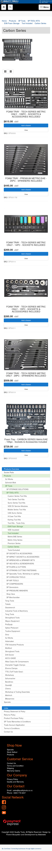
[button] (5, 71)
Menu (45, 8)
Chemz (8, 688)
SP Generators (12, 587)
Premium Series (14, 543)
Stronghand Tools (12, 651)
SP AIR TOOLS (12, 580)
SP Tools (8, 486)
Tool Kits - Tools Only (16, 523)
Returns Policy (9, 715)
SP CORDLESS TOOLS (15, 577)
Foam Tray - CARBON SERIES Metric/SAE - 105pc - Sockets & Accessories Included (26, 440)
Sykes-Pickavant (11, 627)
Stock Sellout (12, 752)
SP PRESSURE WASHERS (17, 590)
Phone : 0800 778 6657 (16, 793)
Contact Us (8, 731)
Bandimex (9, 681)
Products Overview (11, 469)
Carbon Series (13, 546)
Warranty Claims (13, 770)
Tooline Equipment (12, 631)
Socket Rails (9, 472)
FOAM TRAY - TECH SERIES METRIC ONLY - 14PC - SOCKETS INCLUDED (26, 243)
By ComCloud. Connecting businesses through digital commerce (21, 848)
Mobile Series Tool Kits (17, 509)
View (26, 130)
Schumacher (10, 678)
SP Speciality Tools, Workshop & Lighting (22, 573)
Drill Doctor (9, 654)
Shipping (10, 768)
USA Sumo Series (15, 513)
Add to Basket (26, 125)
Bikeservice (9, 698)
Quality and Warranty (15, 781)
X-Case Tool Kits (14, 516)
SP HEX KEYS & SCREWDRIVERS (20, 563)
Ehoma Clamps (11, 668)
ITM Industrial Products (14, 644)
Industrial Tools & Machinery (16, 611)
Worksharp (9, 675)
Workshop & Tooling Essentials (17, 692)
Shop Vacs (10, 594)
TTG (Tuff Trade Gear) (14, 671)
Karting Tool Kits (14, 519)
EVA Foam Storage (15, 526)
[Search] (10, 7)
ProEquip (8, 624)
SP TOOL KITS (12, 492)
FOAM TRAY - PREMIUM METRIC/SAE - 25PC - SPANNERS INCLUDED (26, 179)
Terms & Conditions (12, 728)
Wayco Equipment (12, 621)
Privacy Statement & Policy (14, 711)
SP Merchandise (13, 597)
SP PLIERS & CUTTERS (16, 567)
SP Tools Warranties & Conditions (17, 721)
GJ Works (9, 479)
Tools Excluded (14, 550)
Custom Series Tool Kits (17, 496)
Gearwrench (10, 607)
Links (6, 708)
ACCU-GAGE (10, 658)
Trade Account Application (14, 725)
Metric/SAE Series (15, 536)
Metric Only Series (15, 540)
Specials (7, 702)
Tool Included (13, 533)
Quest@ (8, 685)
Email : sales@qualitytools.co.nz (20, 790)
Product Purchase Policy (13, 718)
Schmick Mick (10, 482)
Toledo (8, 604)
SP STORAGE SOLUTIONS (17, 489)
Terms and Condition (15, 765)
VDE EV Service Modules (18, 506)
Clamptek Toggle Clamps (15, 665)
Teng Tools (9, 600)
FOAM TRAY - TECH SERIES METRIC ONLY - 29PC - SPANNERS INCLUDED (26, 374)
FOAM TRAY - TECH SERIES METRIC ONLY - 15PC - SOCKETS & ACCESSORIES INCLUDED (26, 309)
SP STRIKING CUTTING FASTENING (21, 570)
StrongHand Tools (12, 617)
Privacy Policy (12, 779)
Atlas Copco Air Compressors (17, 661)
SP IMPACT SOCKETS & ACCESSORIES (22, 557)
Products (7, 475)
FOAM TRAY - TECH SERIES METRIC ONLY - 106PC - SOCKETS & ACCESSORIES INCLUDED (26, 114)
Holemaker (9, 641)
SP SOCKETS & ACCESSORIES (19, 553)
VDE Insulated (13, 530)
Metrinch (8, 695)
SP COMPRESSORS (14, 584)
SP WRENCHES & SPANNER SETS (20, 560)
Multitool (8, 648)
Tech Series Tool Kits (16, 499)
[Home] (3, 7)
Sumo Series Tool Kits (16, 502)
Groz (7, 634)
